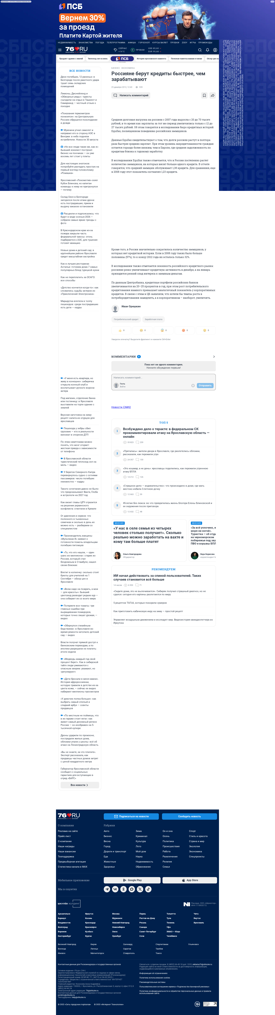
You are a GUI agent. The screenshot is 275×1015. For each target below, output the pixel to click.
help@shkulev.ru (79, 997)
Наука (139, 856)
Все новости (79, 71)
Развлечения (170, 856)
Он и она (168, 831)
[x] (140, 889)
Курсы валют (160, 43)
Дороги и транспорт (115, 851)
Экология (194, 846)
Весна (107, 841)
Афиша (132, 43)
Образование (143, 866)
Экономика (195, 851)
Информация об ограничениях (153, 973)
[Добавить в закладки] (204, 95)
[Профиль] (215, 49)
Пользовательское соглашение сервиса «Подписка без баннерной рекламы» (174, 987)
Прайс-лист (64, 836)
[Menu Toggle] (60, 49)
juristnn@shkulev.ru (66, 995)
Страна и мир (196, 841)
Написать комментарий (134, 95)
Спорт (192, 831)
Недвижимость (67, 43)
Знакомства (86, 43)
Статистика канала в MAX (72, 866)
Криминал (141, 836)
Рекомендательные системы (152, 982)
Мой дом (141, 851)
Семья (166, 866)
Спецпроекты (196, 856)
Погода (99, 43)
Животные (110, 861)
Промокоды (205, 43)
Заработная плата (153, 319)
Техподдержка (66, 856)
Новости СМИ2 (121, 407)
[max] (132, 889)
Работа (166, 851)
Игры (193, 43)
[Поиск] (200, 49)
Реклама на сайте (68, 831)
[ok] (123, 889)
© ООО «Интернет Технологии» (109, 1004)
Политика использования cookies (154, 978)
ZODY (184, 43)
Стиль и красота (198, 836)
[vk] (115, 889)
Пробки (174, 43)
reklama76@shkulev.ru (202, 964)
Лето (138, 846)
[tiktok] (148, 889)
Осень (166, 836)
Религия (167, 861)
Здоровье (109, 866)
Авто (106, 831)
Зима (139, 831)
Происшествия (171, 846)
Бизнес (108, 836)
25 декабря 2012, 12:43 (121, 87)
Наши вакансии (67, 851)
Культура (141, 841)
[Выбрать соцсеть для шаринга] (212, 95)
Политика (168, 841)
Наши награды (66, 846)
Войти (122, 387)
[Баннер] (122, 58)
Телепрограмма (116, 43)
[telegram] (107, 889)
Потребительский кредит (126, 319)
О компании (65, 841)
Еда (106, 856)
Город (107, 846)
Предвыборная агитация (72, 861)
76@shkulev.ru (92, 991)
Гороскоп (144, 43)
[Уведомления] (207, 49)
